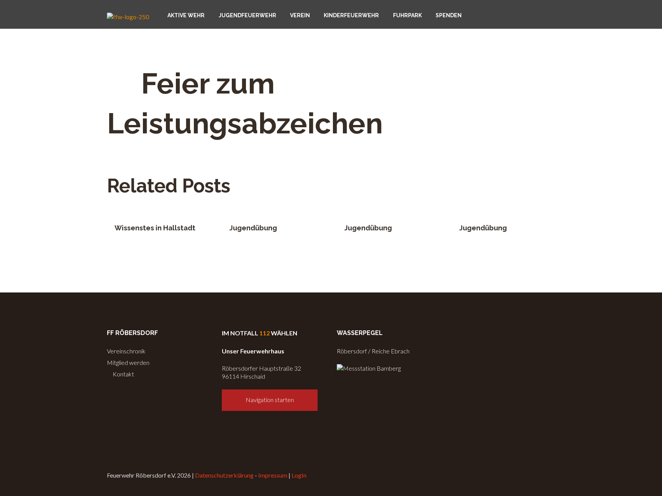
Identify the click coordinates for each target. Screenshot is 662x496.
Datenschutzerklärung (224, 475)
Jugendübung (253, 228)
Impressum (272, 475)
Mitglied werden (128, 362)
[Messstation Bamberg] (369, 368)
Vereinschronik (126, 351)
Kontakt (122, 374)
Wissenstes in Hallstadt (155, 228)
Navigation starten (270, 399)
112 (264, 333)
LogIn (299, 475)
